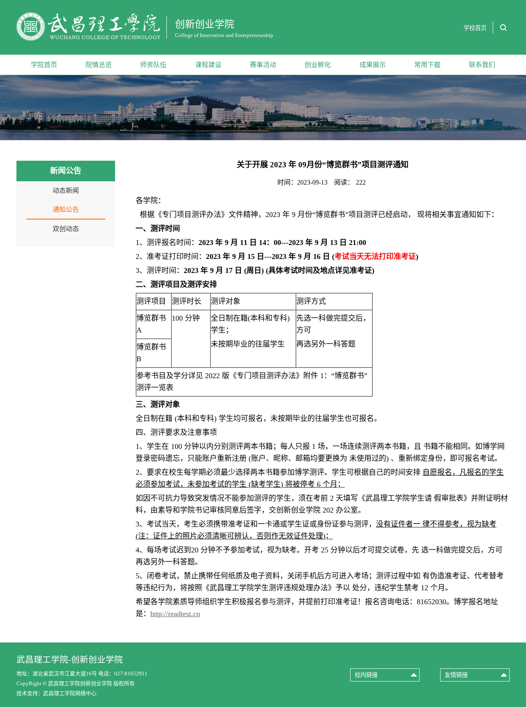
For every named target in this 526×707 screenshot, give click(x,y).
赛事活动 (263, 64)
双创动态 (66, 228)
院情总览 (98, 64)
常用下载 (427, 64)
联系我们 (482, 64)
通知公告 (66, 209)
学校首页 (475, 28)
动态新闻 (66, 190)
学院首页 (44, 64)
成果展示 (373, 64)
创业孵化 (318, 64)
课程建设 (208, 64)
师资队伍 (153, 64)
